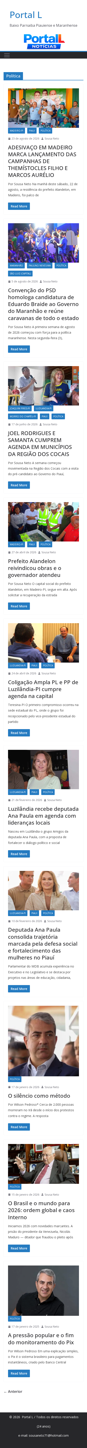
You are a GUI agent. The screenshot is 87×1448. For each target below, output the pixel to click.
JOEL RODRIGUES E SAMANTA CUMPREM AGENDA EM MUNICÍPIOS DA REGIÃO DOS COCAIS (40, 443)
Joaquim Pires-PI (20, 408)
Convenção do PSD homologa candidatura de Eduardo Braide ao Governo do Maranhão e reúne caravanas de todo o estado (43, 304)
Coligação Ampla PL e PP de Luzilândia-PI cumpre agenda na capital (43, 689)
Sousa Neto (52, 138)
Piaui (32, 130)
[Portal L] (43, 36)
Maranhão (16, 265)
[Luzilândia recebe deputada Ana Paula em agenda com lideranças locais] (43, 769)
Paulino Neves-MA (40, 265)
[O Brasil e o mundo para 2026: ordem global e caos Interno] (43, 1164)
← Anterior (13, 1391)
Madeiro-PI (16, 130)
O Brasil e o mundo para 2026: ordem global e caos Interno (41, 1210)
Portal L (26, 14)
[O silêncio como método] (43, 1041)
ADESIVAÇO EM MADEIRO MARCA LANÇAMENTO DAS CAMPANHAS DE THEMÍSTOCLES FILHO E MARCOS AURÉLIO (42, 161)
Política (45, 130)
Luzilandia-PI (44, 408)
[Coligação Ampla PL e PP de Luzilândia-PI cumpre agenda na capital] (43, 643)
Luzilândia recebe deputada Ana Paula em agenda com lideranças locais (43, 815)
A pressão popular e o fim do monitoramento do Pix (41, 1338)
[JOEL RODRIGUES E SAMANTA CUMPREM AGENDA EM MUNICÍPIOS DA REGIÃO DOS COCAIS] (43, 386)
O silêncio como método (39, 1095)
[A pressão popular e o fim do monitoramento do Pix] (43, 1290)
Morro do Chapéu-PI (23, 416)
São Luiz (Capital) (20, 273)
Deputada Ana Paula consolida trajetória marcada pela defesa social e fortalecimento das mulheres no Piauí (42, 943)
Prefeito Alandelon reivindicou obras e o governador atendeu (34, 567)
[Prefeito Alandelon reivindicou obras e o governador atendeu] (43, 521)
